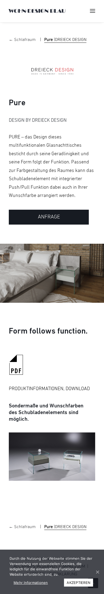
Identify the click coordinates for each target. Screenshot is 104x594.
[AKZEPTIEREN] (97, 572)
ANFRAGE (49, 217)
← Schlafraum (23, 40)
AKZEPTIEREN (78, 582)
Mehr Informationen (31, 582)
